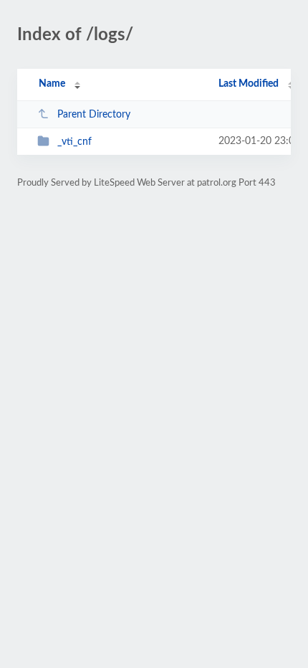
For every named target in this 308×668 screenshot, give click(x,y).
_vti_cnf (74, 142)
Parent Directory (93, 115)
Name (52, 84)
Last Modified (248, 84)
